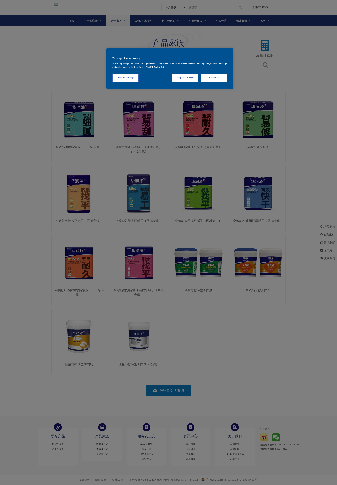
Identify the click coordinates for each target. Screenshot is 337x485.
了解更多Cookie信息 (155, 67)
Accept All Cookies (184, 77)
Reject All (214, 77)
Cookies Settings (125, 77)
